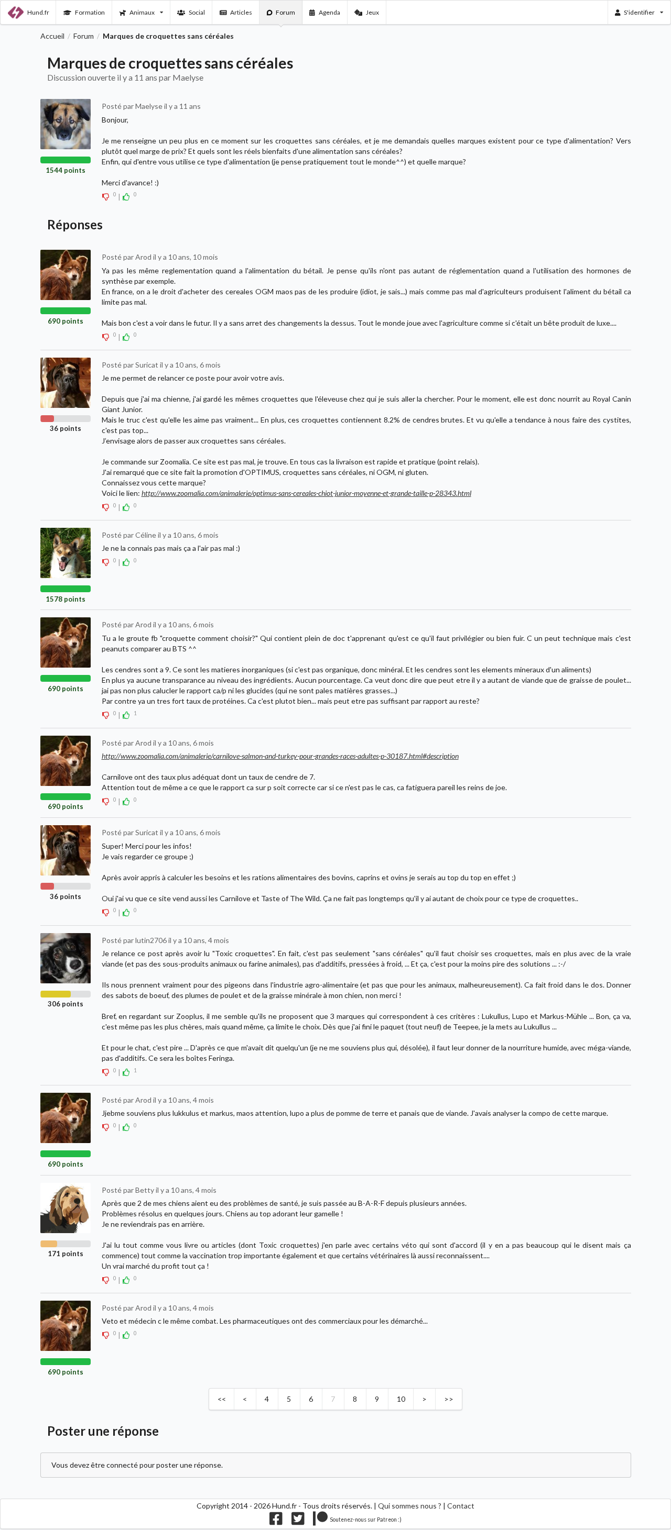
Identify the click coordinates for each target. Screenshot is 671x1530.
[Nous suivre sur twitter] (298, 1521)
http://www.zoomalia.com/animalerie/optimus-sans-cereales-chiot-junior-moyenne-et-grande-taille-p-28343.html (306, 493)
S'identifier (639, 12)
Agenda (329, 12)
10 (401, 1398)
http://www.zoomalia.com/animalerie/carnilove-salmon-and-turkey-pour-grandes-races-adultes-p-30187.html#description (280, 755)
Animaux (142, 12)
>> (448, 1398)
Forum (285, 12)
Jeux (372, 12)
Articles (241, 12)
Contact (460, 1505)
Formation (90, 12)
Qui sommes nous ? (409, 1505)
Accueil (52, 36)
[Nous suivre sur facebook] (276, 1521)
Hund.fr (38, 12)
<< (222, 1398)
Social (197, 12)
